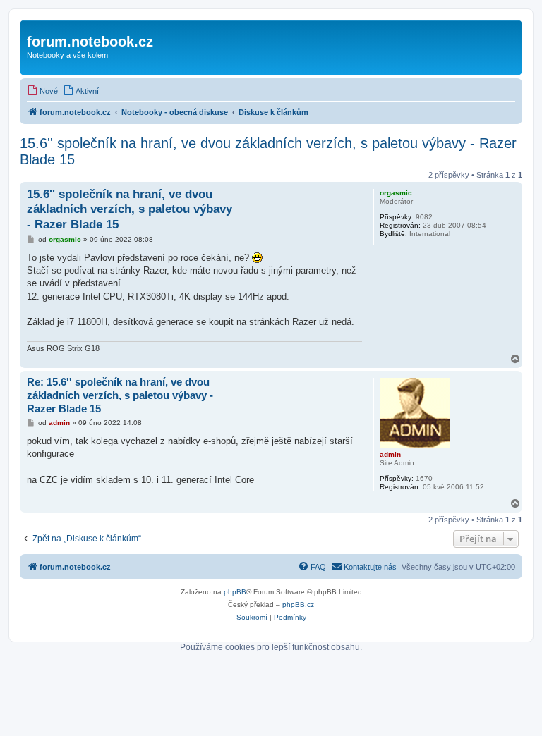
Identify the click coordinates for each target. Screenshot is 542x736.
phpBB (235, 592)
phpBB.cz (298, 604)
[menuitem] (42, 90)
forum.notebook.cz (90, 41)
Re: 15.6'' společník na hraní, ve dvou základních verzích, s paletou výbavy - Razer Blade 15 (120, 395)
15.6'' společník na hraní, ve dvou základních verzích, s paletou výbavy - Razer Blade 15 (268, 151)
